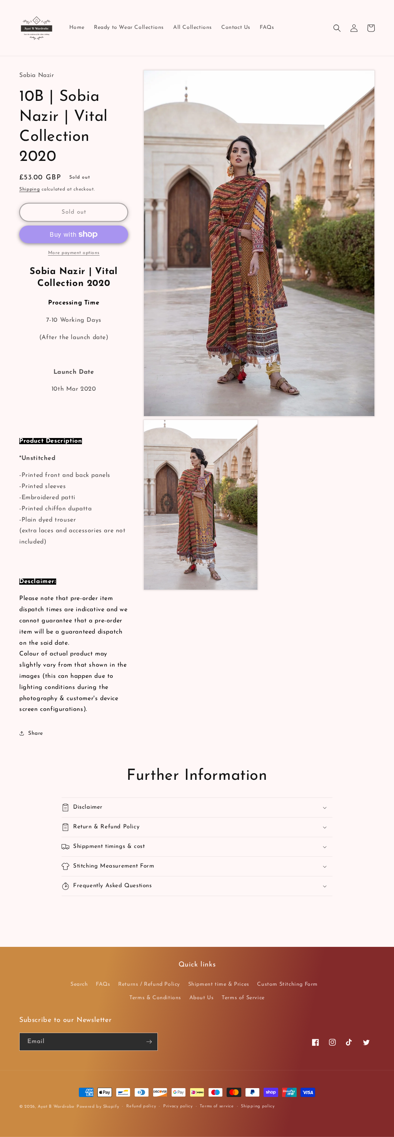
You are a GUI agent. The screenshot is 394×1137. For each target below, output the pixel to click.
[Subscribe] (148, 1042)
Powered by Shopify (98, 1107)
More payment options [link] (74, 253)
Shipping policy (258, 1106)
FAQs (103, 984)
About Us (201, 998)
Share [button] (35, 733)
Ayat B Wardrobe (56, 1107)
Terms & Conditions (155, 998)
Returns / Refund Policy (149, 984)
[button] (337, 28)
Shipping (29, 189)
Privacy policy (178, 1106)
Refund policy (141, 1106)
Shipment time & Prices (218, 984)
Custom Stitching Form (287, 984)
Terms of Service (243, 998)
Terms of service (217, 1106)
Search (79, 984)
